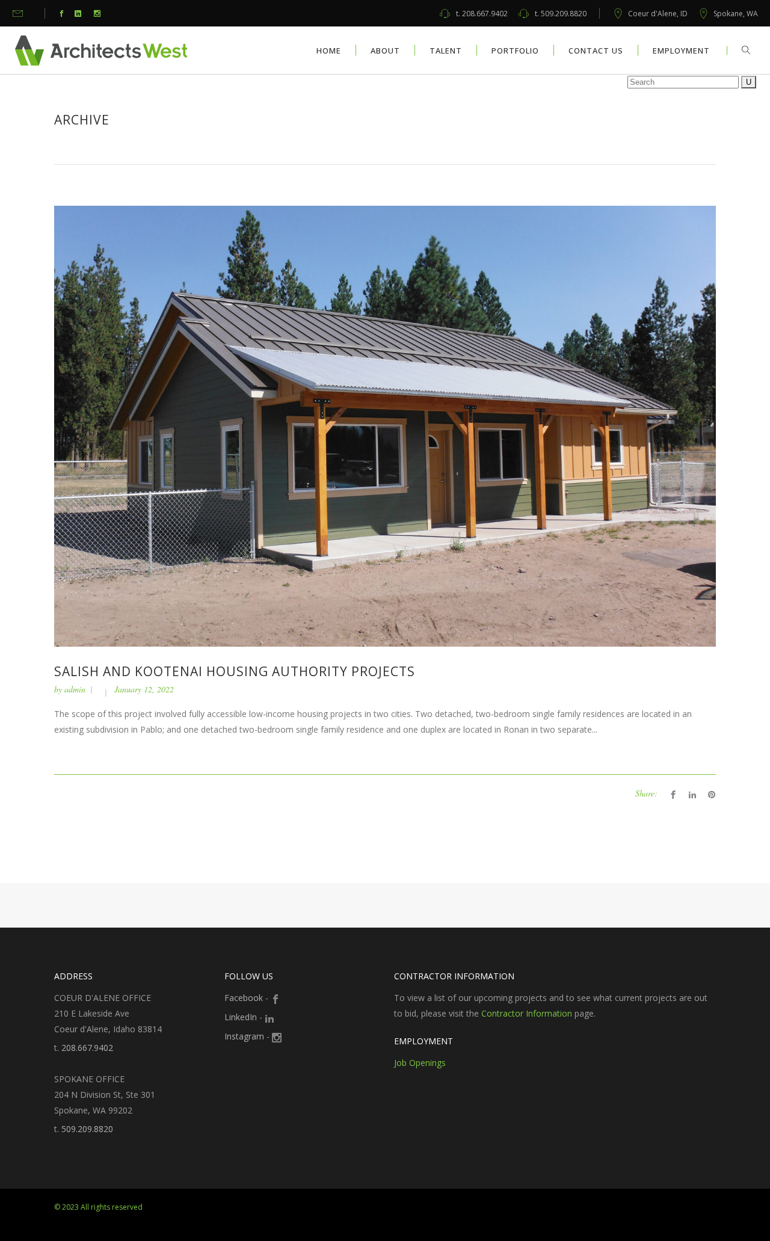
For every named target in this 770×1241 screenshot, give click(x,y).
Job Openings (420, 1062)
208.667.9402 (482, 13)
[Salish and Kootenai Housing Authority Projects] (385, 425)
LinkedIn (240, 1017)
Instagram (244, 1036)
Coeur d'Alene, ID (658, 13)
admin (74, 689)
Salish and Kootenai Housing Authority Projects (234, 671)
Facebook (243, 997)
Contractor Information (526, 1013)
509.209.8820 (561, 13)
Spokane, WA (735, 13)
